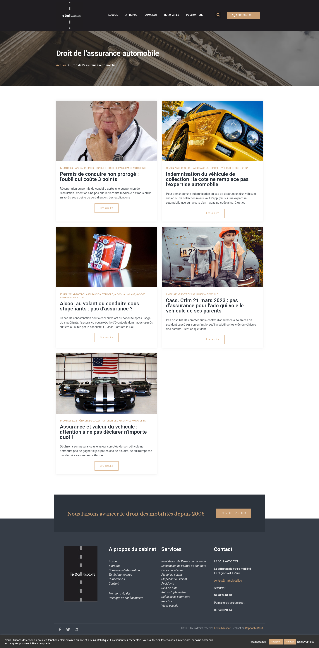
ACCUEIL (113, 14)
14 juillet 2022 (68, 420)
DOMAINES (151, 14)
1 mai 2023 (171, 294)
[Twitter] (68, 629)
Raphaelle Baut (254, 628)
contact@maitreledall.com (229, 580)
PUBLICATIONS (194, 14)
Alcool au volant (124, 294)
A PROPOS (131, 14)
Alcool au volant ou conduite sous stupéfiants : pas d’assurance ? (99, 306)
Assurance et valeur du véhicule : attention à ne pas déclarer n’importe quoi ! (103, 432)
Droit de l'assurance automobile (127, 168)
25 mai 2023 (66, 294)
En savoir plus (305, 641)
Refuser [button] (290, 641)
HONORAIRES (171, 14)
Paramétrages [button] (257, 641)
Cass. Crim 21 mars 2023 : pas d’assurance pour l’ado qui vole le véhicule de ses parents (205, 305)
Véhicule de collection (234, 168)
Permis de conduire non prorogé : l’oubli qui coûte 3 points (99, 176)
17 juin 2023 (66, 168)
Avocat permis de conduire (91, 168)
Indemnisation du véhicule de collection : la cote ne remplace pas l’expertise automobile (207, 179)
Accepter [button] (275, 641)
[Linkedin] (76, 629)
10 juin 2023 (173, 168)
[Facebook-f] (60, 629)
